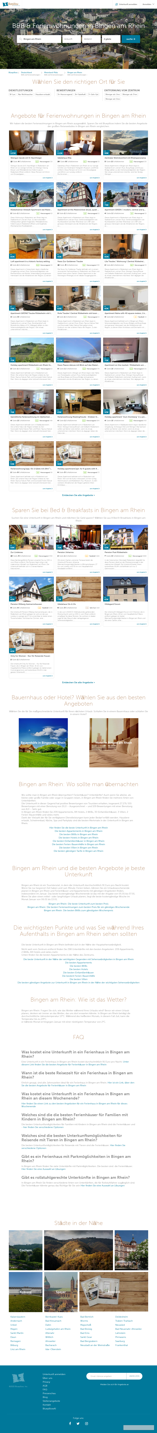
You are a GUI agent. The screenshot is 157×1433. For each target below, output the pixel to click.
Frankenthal (121, 1345)
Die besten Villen (78, 979)
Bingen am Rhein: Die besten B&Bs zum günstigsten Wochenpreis (78, 910)
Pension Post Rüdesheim (116, 552)
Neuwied (120, 1324)
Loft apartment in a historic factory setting (30, 261)
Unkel (13, 1324)
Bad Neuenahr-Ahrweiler (128, 1329)
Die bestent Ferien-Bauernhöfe (78, 975)
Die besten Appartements (78, 962)
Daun (13, 1337)
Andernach (16, 1320)
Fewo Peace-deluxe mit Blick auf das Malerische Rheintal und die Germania (92, 365)
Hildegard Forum (112, 604)
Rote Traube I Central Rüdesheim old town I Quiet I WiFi (83, 313)
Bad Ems (84, 1333)
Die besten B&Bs (78, 965)
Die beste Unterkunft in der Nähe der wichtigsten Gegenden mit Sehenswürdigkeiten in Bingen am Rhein (78, 959)
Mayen (13, 1329)
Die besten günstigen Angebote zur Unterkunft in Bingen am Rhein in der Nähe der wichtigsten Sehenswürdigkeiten (78, 982)
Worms (84, 1320)
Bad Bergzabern (88, 1341)
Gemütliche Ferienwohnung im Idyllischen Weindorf (35, 417)
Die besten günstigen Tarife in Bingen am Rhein (78, 851)
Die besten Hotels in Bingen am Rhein (78, 837)
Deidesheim (121, 1316)
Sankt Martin (16, 1333)
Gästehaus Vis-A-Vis (67, 604)
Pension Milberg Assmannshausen (26, 604)
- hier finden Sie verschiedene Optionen (42, 1127)
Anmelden (134, 1376)
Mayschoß (85, 1324)
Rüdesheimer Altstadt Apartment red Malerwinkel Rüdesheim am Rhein (44, 210)
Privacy (46, 1381)
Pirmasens (120, 1337)
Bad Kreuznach (53, 1320)
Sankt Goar (86, 1337)
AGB (45, 1385)
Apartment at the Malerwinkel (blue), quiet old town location (86, 210)
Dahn (48, 1324)
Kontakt (47, 1404)
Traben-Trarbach (124, 1320)
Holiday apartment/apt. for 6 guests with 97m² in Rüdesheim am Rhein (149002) (95, 469)
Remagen (15, 1341)
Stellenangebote (51, 1401)
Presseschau (49, 1393)
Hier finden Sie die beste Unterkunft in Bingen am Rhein (78, 827)
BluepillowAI (49, 1408)
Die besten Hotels (78, 969)
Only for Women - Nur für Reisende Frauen (30, 656)
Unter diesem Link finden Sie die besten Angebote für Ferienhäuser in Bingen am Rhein (75, 1063)
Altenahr (49, 1333)
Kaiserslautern (17, 1316)
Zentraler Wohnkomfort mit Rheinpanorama (125, 158)
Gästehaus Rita (64, 158)
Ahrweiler (50, 1341)
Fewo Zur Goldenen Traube (70, 261)
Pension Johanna (66, 552)
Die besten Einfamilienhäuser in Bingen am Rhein (78, 841)
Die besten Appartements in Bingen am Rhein (78, 831)
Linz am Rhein (17, 1349)
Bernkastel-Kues (54, 1316)
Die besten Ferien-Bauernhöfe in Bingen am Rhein (78, 844)
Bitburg (14, 1345)
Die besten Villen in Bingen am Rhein (78, 847)
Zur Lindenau (17, 552)
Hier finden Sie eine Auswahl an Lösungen (43, 1169)
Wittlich (49, 1337)
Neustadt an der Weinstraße (95, 1345)
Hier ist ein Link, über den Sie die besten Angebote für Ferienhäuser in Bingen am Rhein (77, 1084)
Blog (45, 1397)
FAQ (45, 1389)
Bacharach (51, 1345)
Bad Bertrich (86, 1316)
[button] (70, 1424)
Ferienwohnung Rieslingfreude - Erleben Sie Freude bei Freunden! (88, 417)
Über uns (47, 1378)
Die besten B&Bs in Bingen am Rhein (78, 834)
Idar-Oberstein (53, 1349)
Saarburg (120, 1341)
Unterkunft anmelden (54, 1374)
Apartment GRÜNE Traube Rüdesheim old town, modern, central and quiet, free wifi (49, 313)
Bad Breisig (86, 1329)
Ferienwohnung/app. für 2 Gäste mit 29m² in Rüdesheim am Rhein (41, 469)
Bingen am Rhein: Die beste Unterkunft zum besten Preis (78, 903)
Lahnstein (120, 1333)
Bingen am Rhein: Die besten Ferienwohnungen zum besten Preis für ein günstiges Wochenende (78, 907)
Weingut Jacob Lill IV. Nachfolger (26, 158)
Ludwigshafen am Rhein (58, 1329)
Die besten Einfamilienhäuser (78, 972)
